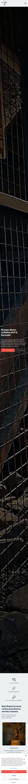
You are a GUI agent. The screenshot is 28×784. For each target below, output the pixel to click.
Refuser (14, 775)
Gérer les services (13, 768)
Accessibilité (13, 782)
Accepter (14, 771)
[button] (26, 755)
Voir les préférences (14, 779)
